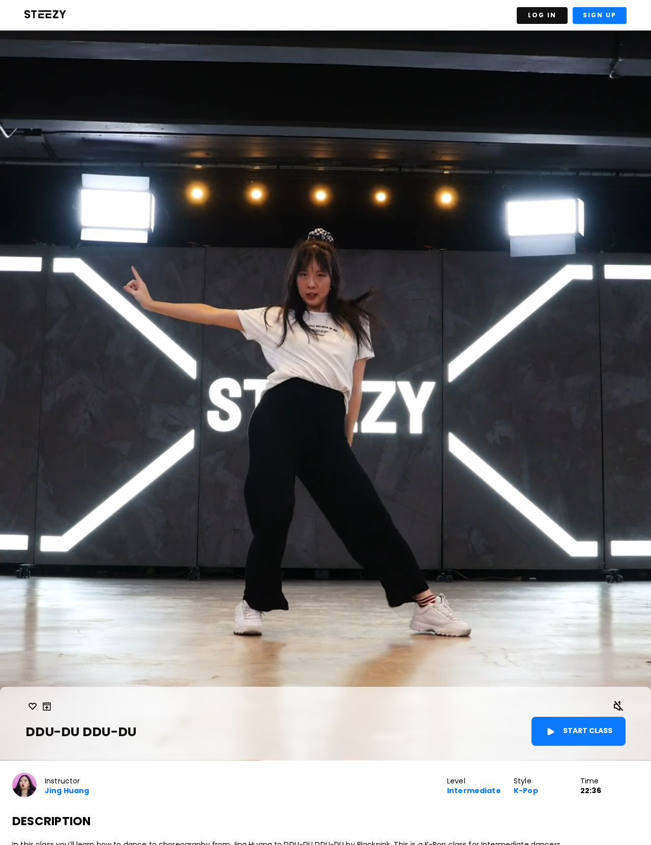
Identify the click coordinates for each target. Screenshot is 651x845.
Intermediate (474, 791)
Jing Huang (67, 791)
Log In (542, 15)
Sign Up (599, 15)
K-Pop (526, 791)
